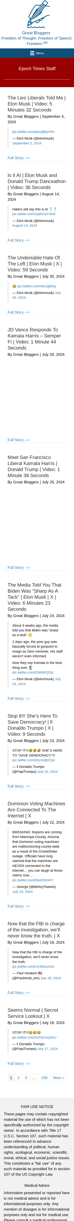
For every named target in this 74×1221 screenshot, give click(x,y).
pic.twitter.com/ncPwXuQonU (34, 1037)
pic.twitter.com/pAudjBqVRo (33, 132)
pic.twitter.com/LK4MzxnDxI (33, 966)
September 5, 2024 (26, 143)
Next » (58, 1078)
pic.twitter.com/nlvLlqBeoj (36, 286)
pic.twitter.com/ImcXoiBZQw (33, 760)
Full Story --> (19, 158)
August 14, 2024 (24, 225)
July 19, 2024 (22, 892)
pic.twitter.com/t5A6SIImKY (33, 880)
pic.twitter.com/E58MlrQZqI (32, 672)
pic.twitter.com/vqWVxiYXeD (33, 214)
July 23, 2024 (47, 772)
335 (44, 1078)
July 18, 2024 (50, 978)
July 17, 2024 (47, 1049)
